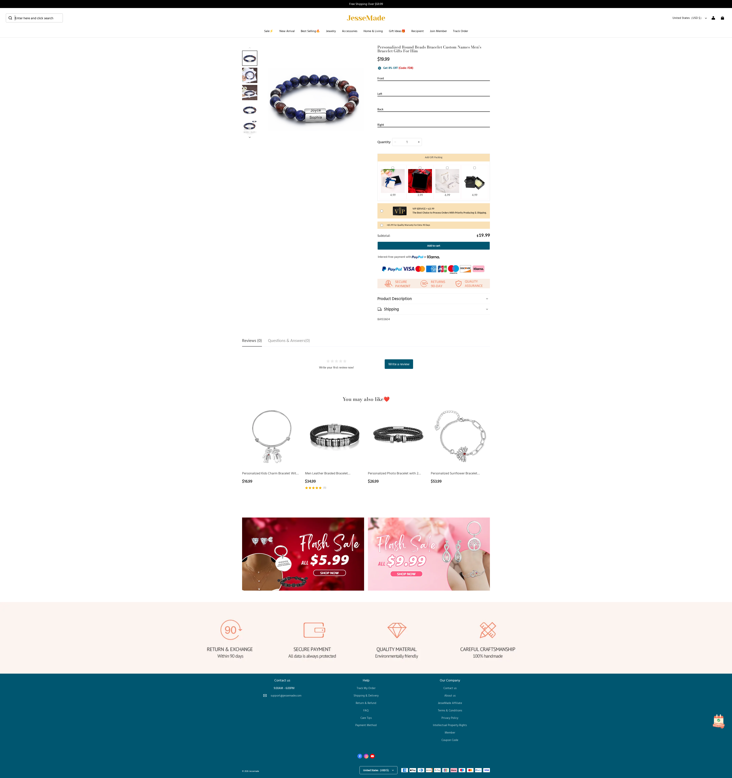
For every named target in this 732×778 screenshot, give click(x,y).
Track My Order (366, 688)
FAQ (366, 710)
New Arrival (287, 31)
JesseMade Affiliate (450, 703)
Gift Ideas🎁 (397, 31)
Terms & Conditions (450, 710)
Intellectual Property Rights (450, 725)
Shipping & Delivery (366, 695)
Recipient (417, 31)
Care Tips (366, 718)
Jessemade (254, 771)
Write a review (398, 364)
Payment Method (366, 725)
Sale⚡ (268, 31)
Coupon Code (449, 740)
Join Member (438, 31)
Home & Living (373, 31)
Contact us (450, 688)
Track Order (460, 31)
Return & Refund (366, 703)
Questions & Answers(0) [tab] (289, 341)
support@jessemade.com (286, 695)
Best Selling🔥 (310, 31)
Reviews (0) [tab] (252, 341)
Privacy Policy (449, 718)
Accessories (349, 31)
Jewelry (331, 31)
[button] (34, 18)
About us (450, 695)
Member (450, 732)
